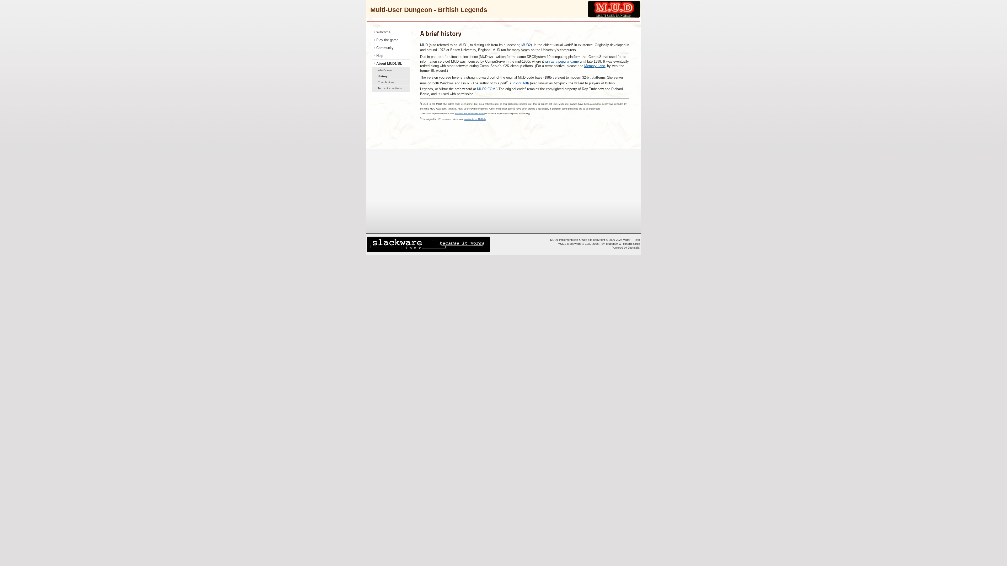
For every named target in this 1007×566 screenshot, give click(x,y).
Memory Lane (594, 66)
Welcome (383, 32)
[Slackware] (428, 251)
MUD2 (526, 45)
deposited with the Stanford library (470, 113)
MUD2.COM (486, 89)
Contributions (386, 82)
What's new (385, 70)
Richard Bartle (631, 243)
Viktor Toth (520, 83)
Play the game (387, 40)
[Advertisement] (502, 190)
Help (379, 56)
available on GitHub (475, 119)
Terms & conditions (390, 88)
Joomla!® (634, 247)
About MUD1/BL (389, 64)
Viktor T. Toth (631, 239)
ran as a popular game (562, 61)
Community (385, 48)
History (383, 76)
